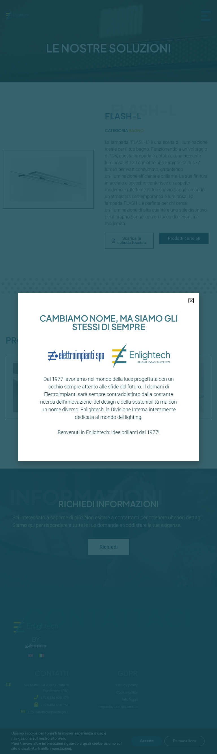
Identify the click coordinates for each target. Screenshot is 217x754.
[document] (108, 377)
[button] (191, 300)
